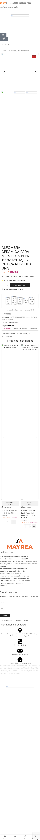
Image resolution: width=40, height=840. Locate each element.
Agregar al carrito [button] (10, 503)
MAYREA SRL (18, 680)
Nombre (2, 603)
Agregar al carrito (21, 285)
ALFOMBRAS (14, 317)
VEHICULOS (12, 51)
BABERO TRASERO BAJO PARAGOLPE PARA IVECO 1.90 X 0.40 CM (28, 514)
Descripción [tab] (7, 328)
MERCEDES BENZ (23, 51)
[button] (3, 35)
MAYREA (33, 317)
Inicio (4, 51)
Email (1, 609)
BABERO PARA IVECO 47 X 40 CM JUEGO (9, 512)
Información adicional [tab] (20, 328)
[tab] (7, 329)
